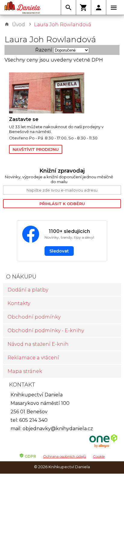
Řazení (43, 50)
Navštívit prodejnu (36, 149)
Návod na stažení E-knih (38, 344)
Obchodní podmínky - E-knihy (46, 330)
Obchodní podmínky (34, 317)
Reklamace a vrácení (33, 358)
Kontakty (19, 303)
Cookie (99, 456)
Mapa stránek (25, 371)
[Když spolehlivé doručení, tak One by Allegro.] (103, 447)
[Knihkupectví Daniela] (23, 7)
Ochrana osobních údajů (64, 456)
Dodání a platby (28, 290)
